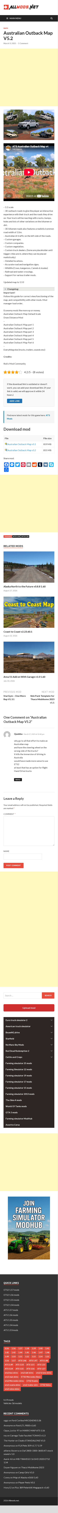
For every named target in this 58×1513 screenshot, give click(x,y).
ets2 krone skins (43, 1373)
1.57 (13, 1360)
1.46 (34, 1352)
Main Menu (15, 18)
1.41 (47, 1348)
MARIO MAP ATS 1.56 (33, 1430)
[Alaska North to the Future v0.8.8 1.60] (29, 583)
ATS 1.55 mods (11, 1320)
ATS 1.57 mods (11, 1310)
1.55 (47, 1356)
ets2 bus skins (11, 1373)
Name (6, 851)
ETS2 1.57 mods (11, 1289)
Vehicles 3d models (13, 1403)
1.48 (47, 1352)
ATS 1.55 (20, 1369)
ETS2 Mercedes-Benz (31, 1377)
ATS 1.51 (30, 1365)
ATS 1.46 (22, 1360)
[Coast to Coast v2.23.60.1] (29, 628)
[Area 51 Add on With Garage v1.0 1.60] (29, 673)
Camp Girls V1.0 (26, 1472)
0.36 (7, 1348)
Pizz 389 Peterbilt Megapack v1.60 (32, 1487)
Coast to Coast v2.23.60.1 (18, 631)
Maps (6, 28)
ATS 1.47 (33, 1360)
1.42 (7, 1352)
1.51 (20, 1356)
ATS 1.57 (41, 1369)
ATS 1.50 (16, 536)
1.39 (34, 1348)
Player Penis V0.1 (26, 1482)
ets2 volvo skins (12, 1389)
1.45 (27, 1352)
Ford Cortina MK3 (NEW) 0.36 (26, 1420)
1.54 (40, 1356)
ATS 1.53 (25, 536)
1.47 (40, 1352)
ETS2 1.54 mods (11, 1305)
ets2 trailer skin (30, 1385)
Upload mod (28, 1007)
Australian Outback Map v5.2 (21, 450)
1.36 (13, 1348)
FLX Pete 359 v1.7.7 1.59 (30, 1445)
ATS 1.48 (44, 1360)
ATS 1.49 (9, 1365)
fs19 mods (9, 1399)
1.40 (40, 1348)
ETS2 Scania (32, 1381)
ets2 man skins (11, 1377)
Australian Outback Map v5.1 (21, 444)
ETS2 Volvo (46, 1385)
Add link (15, 401)
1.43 (13, 1352)
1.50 (13, 1356)
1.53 (34, 1356)
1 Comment (23, 43)
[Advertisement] (29, 77)
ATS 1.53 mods (11, 1330)
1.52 (27, 1356)
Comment (10, 814)
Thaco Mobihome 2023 (32, 1467)
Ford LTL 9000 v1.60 (26, 1425)
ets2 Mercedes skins (14, 1381)
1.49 (7, 1356)
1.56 (7, 1360)
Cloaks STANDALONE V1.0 (31, 1440)
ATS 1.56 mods (11, 1315)
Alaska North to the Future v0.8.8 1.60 (25, 586)
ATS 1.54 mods (11, 1325)
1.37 (20, 1348)
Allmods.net (13, 1500)
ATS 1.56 (30, 1369)
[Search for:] (29, 995)
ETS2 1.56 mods (11, 1294)
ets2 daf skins (27, 1373)
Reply (18, 780)
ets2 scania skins (12, 1385)
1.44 (20, 1352)
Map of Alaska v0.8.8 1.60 (25, 1477)
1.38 (27, 1348)
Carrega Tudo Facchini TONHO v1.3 (27, 1435)
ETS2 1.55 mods (11, 1300)
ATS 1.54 (9, 1369)
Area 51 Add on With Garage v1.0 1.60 (24, 676)
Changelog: (13, 289)
